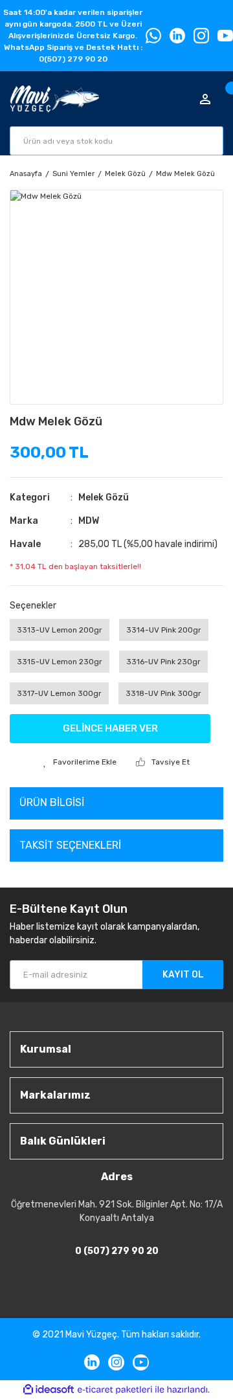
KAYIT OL (183, 974)
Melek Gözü (103, 497)
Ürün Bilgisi (51, 802)
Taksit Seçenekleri (70, 845)
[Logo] (54, 99)
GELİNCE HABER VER (110, 728)
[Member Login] (205, 99)
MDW (88, 520)
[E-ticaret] (115, 1389)
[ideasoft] (48, 1389)
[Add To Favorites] (79, 762)
